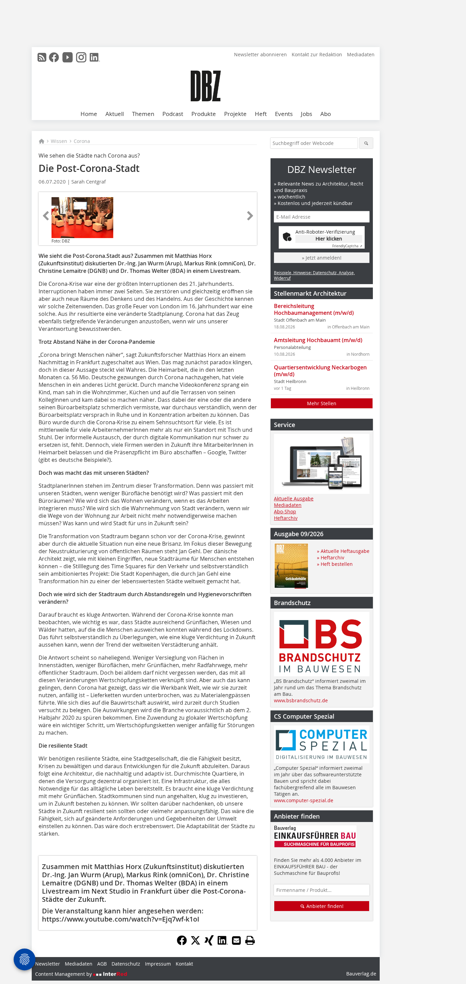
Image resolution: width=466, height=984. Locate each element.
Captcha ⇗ (347, 246)
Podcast (172, 114)
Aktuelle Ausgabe (294, 498)
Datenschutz (126, 963)
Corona (82, 141)
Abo (325, 114)
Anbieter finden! (324, 906)
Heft (261, 114)
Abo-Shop (285, 511)
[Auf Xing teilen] (209, 943)
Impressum (158, 963)
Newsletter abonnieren (260, 54)
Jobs (306, 114)
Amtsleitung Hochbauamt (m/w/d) (318, 340)
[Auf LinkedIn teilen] (223, 943)
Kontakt (184, 963)
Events (284, 114)
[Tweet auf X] (195, 943)
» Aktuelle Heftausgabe (343, 551)
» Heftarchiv (330, 557)
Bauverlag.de (361, 973)
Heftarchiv (285, 518)
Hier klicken (329, 238)
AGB (102, 963)
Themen (143, 114)
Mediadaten (361, 54)
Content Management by (64, 974)
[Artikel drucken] (250, 940)
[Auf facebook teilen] (182, 943)
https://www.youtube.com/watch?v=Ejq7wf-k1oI (120, 919)
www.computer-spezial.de (303, 800)
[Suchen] (366, 143)
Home (89, 114)
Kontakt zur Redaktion (317, 54)
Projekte (235, 114)
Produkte (203, 114)
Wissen (59, 141)
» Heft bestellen (335, 564)
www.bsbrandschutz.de (301, 700)
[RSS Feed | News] (42, 57)
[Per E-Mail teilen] (236, 940)
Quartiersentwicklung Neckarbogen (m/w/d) (320, 371)
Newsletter (47, 963)
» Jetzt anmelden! (321, 257)
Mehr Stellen (321, 403)
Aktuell (114, 114)
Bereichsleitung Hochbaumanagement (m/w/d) (314, 309)
